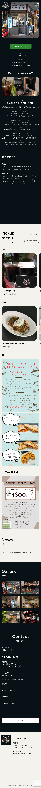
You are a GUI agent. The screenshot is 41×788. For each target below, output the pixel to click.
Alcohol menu (32, 241)
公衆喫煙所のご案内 (21, 46)
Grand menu (32, 234)
